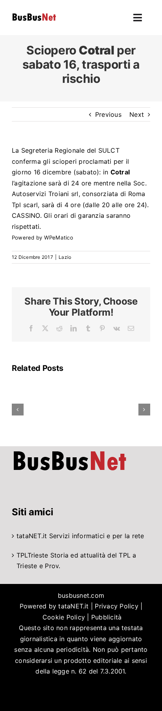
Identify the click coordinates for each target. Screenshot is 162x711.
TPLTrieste (32, 555)
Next (136, 114)
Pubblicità (106, 617)
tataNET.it (32, 536)
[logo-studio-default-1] (34, 15)
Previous (108, 114)
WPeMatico (58, 237)
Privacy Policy (116, 606)
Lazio (65, 257)
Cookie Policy (63, 617)
